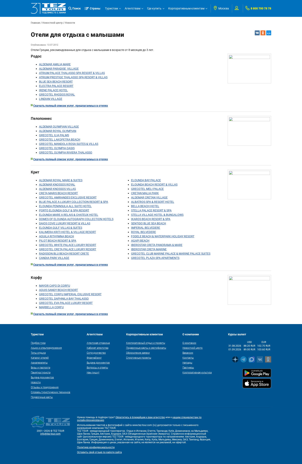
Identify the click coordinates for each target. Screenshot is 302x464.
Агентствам (132, 8)
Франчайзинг (94, 357)
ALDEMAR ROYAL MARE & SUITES (60, 180)
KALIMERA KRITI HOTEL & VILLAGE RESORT (67, 232)
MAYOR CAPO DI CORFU (54, 285)
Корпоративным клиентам (186, 8)
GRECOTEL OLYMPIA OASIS (57, 148)
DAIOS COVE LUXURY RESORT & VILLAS (64, 223)
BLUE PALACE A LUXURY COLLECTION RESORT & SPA (73, 201)
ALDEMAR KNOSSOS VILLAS (57, 188)
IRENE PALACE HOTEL (53, 90)
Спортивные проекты (138, 357)
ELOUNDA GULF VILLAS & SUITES (60, 227)
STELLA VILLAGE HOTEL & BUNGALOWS (157, 214)
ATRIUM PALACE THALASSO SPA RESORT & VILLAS (72, 73)
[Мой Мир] (268, 32)
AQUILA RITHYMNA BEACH (56, 236)
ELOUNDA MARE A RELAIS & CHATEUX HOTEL (68, 214)
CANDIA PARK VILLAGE (54, 258)
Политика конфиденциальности (96, 447)
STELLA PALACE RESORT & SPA (151, 210)
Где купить (154, 8)
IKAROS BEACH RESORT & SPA (150, 219)
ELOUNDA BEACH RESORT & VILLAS (154, 184)
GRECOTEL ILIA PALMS (54, 135)
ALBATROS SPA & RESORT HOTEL (152, 201)
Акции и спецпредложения (46, 347)
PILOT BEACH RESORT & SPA (57, 240)
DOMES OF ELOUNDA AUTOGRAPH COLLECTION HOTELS (76, 219)
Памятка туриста (40, 372)
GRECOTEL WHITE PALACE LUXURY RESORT (67, 245)
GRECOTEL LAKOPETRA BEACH (59, 139)
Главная (35, 22)
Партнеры (188, 367)
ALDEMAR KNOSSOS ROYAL (57, 184)
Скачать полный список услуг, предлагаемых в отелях (70, 105)
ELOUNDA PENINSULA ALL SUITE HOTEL (65, 206)
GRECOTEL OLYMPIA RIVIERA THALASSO (65, 152)
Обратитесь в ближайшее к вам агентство (140, 417)
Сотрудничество (96, 352)
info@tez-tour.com (50, 433)
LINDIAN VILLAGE (50, 98)
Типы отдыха (38, 352)
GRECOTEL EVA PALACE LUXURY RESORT (66, 303)
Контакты (188, 357)
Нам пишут (93, 372)
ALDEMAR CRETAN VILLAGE (149, 197)
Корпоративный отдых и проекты (145, 342)
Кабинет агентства (97, 347)
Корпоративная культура (197, 372)
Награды (187, 362)
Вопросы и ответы (97, 367)
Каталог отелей (40, 357)
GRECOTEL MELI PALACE (147, 188)
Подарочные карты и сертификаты (146, 347)
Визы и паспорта (40, 367)
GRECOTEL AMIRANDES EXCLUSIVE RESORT (68, 197)
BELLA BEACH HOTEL (145, 206)
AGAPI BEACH (140, 240)
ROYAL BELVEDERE (143, 232)
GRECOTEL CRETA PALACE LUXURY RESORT (67, 249)
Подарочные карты (42, 397)
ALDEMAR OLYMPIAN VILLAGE (59, 126)
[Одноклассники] (263, 32)
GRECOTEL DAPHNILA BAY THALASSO (64, 298)
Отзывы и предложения (45, 387)
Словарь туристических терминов (50, 392)
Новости (70, 22)
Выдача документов (42, 377)
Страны (95, 8)
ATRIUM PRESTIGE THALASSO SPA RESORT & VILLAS (73, 77)
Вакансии (187, 352)
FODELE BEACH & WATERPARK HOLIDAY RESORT (162, 236)
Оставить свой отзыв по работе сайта (99, 452)
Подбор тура (38, 342)
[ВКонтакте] (257, 32)
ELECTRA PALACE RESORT (56, 86)
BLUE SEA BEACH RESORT (56, 81)
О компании (189, 342)
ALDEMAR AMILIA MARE (55, 64)
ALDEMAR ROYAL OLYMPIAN (57, 131)
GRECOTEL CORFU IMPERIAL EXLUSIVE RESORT (70, 294)
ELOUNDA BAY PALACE (146, 180)
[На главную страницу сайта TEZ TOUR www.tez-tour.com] (48, 8)
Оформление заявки (138, 352)
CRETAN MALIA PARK (145, 193)
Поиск (76, 8)
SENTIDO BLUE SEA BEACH (148, 223)
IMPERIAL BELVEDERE (145, 227)
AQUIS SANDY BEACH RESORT (58, 290)
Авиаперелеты (39, 362)
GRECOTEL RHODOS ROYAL (57, 94)
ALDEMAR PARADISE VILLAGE (59, 68)
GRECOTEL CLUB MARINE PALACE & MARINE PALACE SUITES (170, 253)
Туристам (111, 8)
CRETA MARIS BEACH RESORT (58, 193)
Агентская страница (98, 342)
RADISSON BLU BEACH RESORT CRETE (64, 253)
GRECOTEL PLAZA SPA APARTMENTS (155, 258)
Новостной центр (52, 22)
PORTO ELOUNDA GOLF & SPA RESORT (64, 210)
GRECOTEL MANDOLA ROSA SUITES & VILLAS (68, 143)
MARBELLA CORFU (51, 307)
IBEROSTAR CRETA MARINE (149, 249)
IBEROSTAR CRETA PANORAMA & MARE (156, 245)
